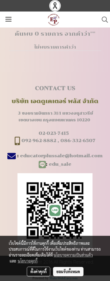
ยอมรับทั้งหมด (68, 271)
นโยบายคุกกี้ (28, 260)
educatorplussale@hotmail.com (61, 155)
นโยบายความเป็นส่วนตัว (73, 254)
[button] (103, 20)
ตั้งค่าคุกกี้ (38, 271)
